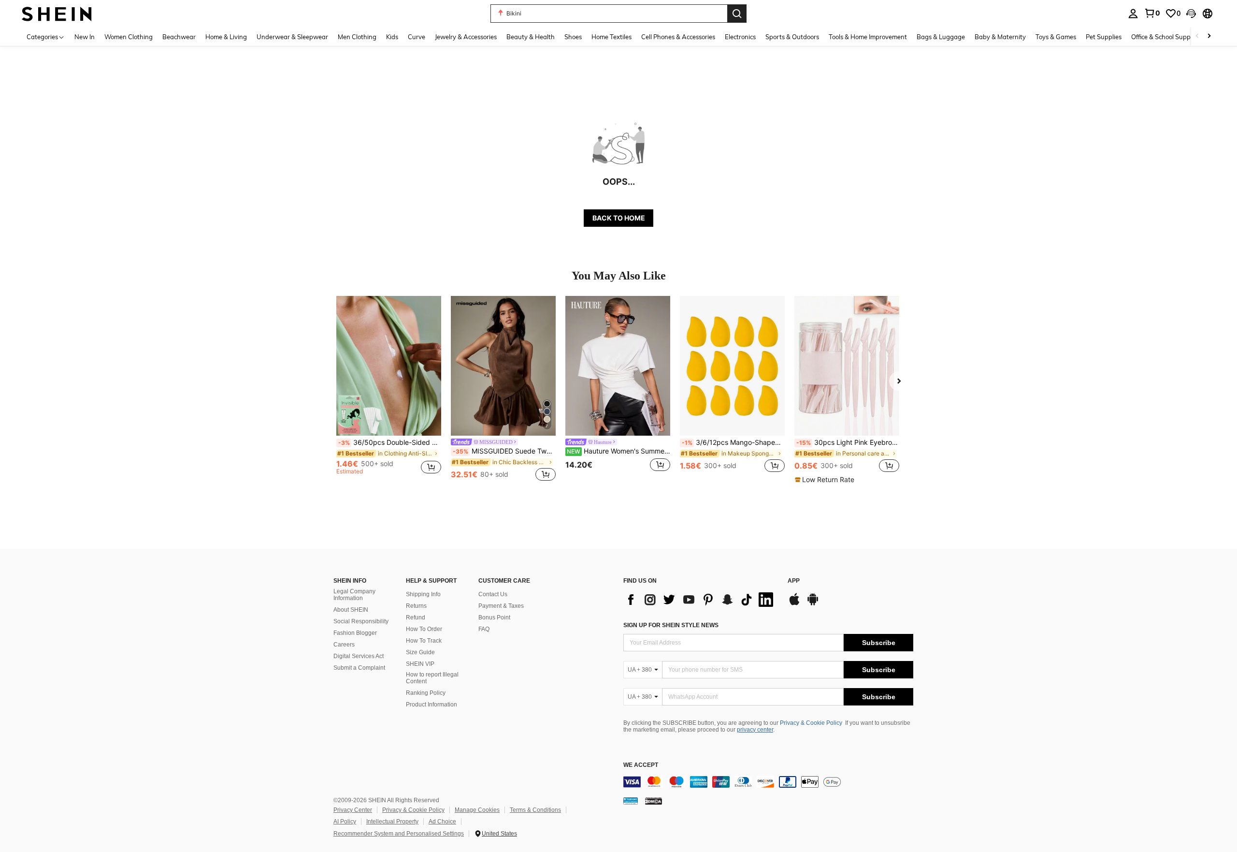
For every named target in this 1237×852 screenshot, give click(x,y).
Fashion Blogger (355, 633)
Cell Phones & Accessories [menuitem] (678, 37)
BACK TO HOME (618, 218)
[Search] (737, 13)
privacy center (755, 729)
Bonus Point (494, 617)
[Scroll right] (1209, 36)
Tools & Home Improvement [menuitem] (868, 37)
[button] (1191, 13)
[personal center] (1133, 13)
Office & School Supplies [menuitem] (1165, 37)
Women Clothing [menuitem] (128, 37)
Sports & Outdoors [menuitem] (792, 37)
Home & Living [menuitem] (226, 37)
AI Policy (344, 821)
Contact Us (492, 594)
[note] (825, 480)
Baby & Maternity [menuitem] (1000, 37)
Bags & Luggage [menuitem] (941, 37)
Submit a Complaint (359, 667)
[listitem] (388, 389)
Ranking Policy (426, 693)
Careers (344, 644)
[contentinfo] (768, 782)
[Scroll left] (1197, 36)
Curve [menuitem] (416, 37)
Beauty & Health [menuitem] (530, 37)
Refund (415, 617)
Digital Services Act (358, 656)
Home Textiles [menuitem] (611, 37)
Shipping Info (423, 594)
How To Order (424, 629)
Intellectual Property (392, 821)
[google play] (813, 604)
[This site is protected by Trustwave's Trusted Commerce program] (630, 800)
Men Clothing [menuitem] (357, 37)
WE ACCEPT (640, 765)
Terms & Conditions (535, 810)
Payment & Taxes (501, 605)
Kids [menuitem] (392, 37)
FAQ (483, 629)
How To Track (424, 640)
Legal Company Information (354, 595)
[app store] (794, 604)
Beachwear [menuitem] (179, 37)
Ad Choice (442, 821)
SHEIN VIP (420, 664)
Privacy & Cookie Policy (811, 723)
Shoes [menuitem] (573, 37)
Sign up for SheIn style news (671, 625)
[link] (1152, 13)
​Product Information (431, 704)
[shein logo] (57, 13)
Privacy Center (352, 810)
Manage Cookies (477, 810)
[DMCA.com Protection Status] (653, 800)
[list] (700, 599)
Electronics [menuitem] (740, 37)
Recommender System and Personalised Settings (398, 833)
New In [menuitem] (84, 37)
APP (794, 581)
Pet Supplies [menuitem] (1104, 37)
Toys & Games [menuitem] (1056, 37)
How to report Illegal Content (432, 678)
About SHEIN (350, 609)
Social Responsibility (360, 621)
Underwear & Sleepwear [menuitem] (292, 37)
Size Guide (420, 652)
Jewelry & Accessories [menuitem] (466, 37)
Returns (416, 605)
